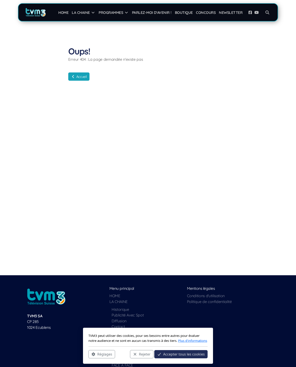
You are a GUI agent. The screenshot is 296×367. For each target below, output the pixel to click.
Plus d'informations (192, 340)
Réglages (104, 354)
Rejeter (145, 354)
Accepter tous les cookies (184, 354)
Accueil (81, 76)
